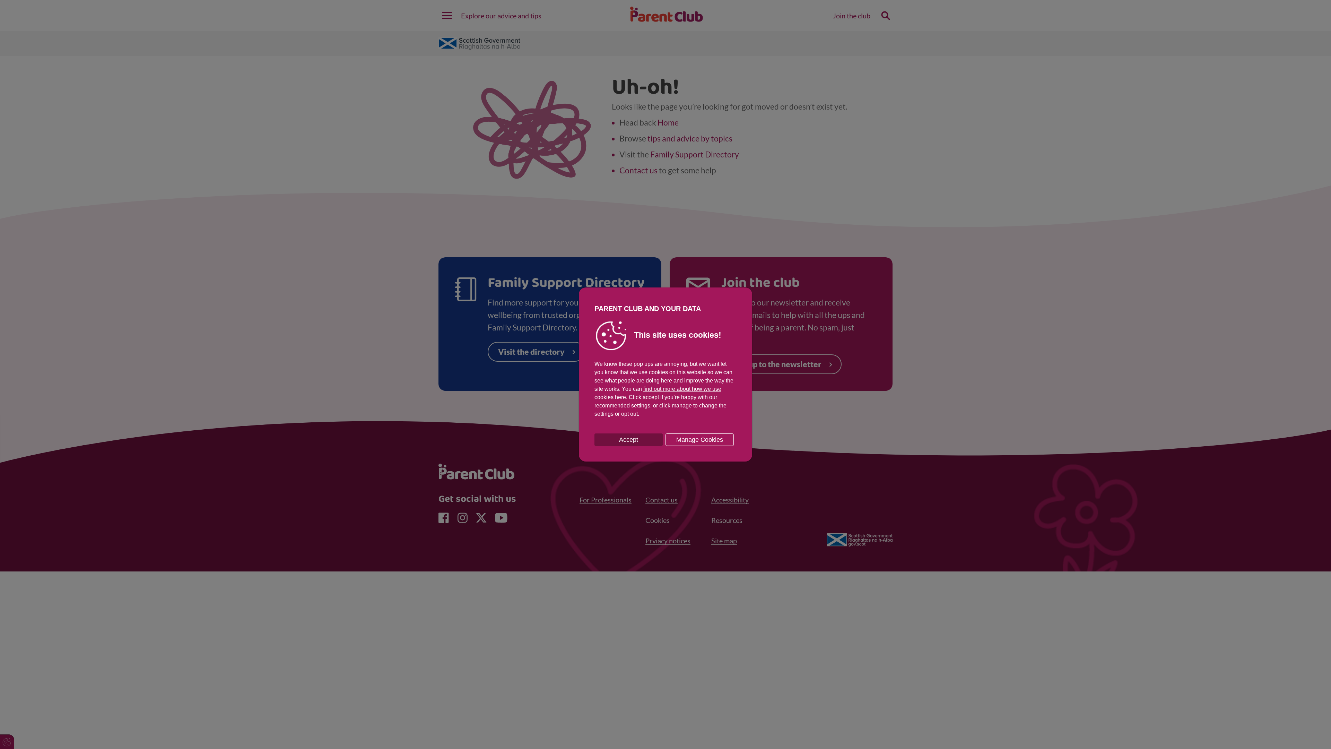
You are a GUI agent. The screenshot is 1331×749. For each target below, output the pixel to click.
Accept (628, 439)
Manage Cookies (699, 439)
